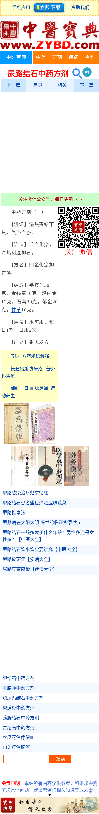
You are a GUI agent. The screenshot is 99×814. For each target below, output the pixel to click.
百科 (90, 57)
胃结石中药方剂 (19, 727)
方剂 (57, 57)
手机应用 (22, 7)
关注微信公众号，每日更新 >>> (50, 199)
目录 (37, 85)
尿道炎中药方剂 (19, 708)
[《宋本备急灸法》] (42, 442)
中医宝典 (16, 57)
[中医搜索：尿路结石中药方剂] (75, 73)
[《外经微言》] (76, 484)
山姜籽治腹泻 (16, 747)
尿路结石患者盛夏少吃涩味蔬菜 (35, 502)
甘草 (16, 309)
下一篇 (86, 85)
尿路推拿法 (14, 512)
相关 (62, 85)
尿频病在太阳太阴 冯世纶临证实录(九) (41, 522)
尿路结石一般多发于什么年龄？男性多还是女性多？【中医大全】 (48, 536)
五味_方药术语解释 (29, 356)
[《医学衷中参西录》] (50, 484)
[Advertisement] (49, 142)
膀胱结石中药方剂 (21, 717)
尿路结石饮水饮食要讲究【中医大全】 (41, 549)
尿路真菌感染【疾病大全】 (30, 569)
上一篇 (13, 85)
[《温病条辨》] (16, 442)
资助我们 (80, 7)
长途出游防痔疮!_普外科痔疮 (28, 372)
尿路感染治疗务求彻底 (25, 492)
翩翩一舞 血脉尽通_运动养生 (28, 392)
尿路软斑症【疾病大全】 (28, 559)
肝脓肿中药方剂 (19, 688)
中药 (41, 57)
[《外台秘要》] (23, 484)
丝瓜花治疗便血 (19, 737)
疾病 (74, 57)
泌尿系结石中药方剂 (23, 698)
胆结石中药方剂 (19, 678)
